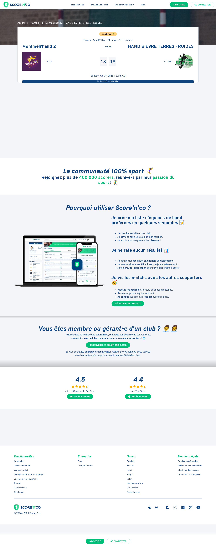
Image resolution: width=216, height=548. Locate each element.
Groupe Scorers (85, 465)
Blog (80, 461)
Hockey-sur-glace (135, 483)
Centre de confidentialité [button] (189, 474)
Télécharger (82, 396)
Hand (129, 470)
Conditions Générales (188, 461)
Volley (129, 479)
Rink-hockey (132, 487)
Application (19, 461)
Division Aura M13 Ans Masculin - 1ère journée (108, 40)
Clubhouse (19, 492)
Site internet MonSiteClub (26, 479)
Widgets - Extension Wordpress (28, 474)
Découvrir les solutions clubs (108, 345)
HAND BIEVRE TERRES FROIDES (161, 46)
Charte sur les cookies (188, 470)
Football (130, 461)
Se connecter (202, 5)
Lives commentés (22, 465)
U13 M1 (168, 61)
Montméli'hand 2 (39, 46)
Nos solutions (77, 5)
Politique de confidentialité (190, 465)
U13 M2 (47, 61)
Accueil (21, 23)
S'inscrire (179, 5)
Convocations (20, 487)
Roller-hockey (133, 492)
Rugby (130, 474)
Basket (130, 465)
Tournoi (17, 483)
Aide (143, 5)
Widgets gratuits (21, 470)
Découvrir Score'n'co (127, 303)
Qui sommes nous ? (124, 5)
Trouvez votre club (99, 5)
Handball (35, 23)
